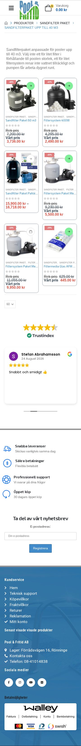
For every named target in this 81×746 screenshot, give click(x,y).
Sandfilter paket (16, 117)
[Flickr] (42, 682)
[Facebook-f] (8, 682)
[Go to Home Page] (6, 23)
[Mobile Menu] (11, 8)
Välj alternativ (31, 159)
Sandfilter (50, 263)
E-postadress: (40, 526)
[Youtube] (31, 682)
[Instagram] (20, 682)
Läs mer (31, 86)
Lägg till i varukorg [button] (31, 232)
